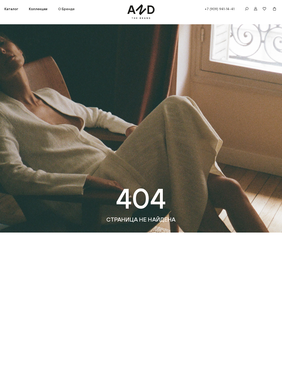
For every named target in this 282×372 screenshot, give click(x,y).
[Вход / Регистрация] (255, 9)
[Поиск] (247, 9)
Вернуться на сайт (141, 238)
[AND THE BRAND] (141, 11)
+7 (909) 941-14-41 (219, 9)
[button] (11, 9)
